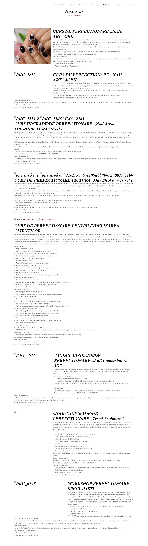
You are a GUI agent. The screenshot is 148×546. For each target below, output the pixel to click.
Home (68, 15)
